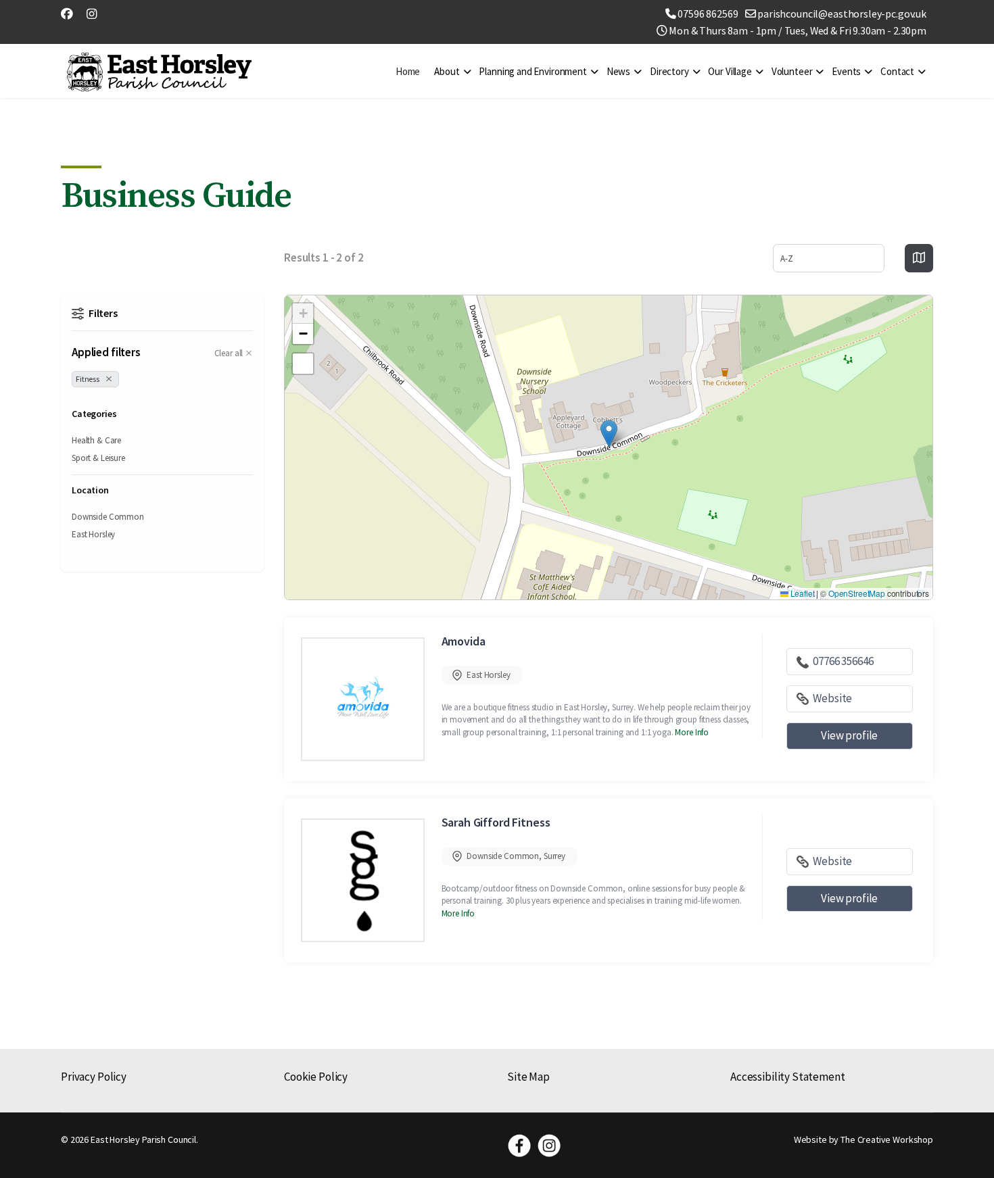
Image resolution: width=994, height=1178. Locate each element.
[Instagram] (92, 14)
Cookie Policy (316, 1076)
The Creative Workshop (887, 1139)
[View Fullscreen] (303, 363)
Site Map (528, 1076)
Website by (813, 1139)
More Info (692, 732)
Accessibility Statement (787, 1076)
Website (832, 698)
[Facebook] (67, 14)
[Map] (919, 258)
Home (408, 71)
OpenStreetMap (856, 593)
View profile (849, 735)
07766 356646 (842, 661)
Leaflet (801, 593)
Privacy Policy (93, 1076)
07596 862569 (708, 13)
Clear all (228, 353)
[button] (608, 433)
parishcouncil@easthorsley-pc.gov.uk (841, 13)
